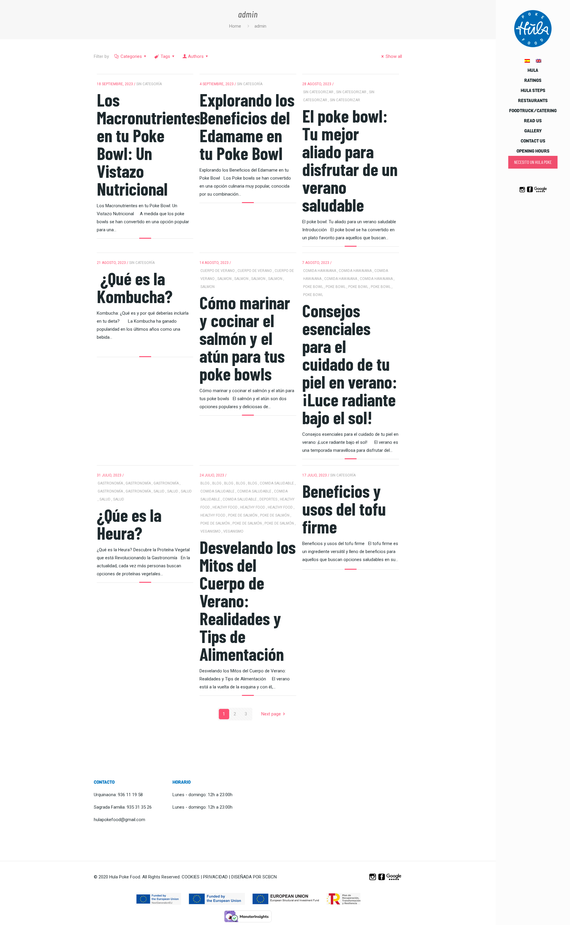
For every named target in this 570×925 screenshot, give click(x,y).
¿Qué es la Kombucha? (134, 287)
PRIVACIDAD (215, 877)
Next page (271, 714)
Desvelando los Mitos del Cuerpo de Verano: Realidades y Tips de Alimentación (248, 600)
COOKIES (191, 877)
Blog (205, 483)
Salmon (224, 279)
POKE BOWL (313, 287)
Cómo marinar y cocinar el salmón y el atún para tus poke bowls (245, 338)
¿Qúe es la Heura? (129, 523)
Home (235, 26)
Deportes (268, 499)
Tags (165, 56)
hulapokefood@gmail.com (119, 819)
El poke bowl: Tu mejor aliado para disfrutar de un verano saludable (350, 160)
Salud (158, 491)
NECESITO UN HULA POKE (533, 162)
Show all (394, 56)
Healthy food (225, 507)
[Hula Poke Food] (533, 28)
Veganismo (210, 531)
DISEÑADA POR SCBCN (254, 877)
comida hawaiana (319, 271)
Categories (131, 56)
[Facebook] (529, 191)
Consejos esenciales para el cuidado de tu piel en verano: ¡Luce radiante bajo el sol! (349, 364)
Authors (196, 56)
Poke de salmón (242, 515)
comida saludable (277, 483)
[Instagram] (522, 191)
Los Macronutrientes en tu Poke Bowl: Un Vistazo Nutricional (149, 144)
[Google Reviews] (540, 191)
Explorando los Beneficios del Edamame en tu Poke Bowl (247, 126)
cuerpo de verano (217, 271)
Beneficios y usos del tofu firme (344, 508)
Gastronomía (110, 483)
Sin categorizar (318, 92)
